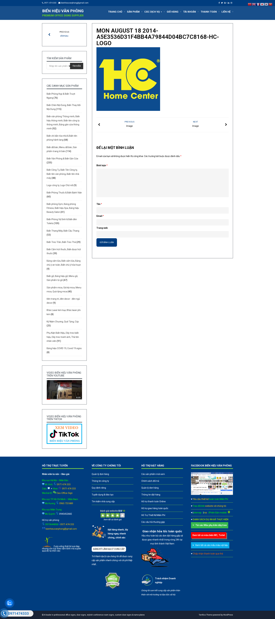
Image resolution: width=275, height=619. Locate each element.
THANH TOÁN (209, 11)
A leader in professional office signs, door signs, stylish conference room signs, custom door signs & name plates (94, 615)
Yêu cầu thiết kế (210, 499)
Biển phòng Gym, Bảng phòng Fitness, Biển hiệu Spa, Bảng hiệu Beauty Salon (63, 208)
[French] (258, 4)
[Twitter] (222, 3)
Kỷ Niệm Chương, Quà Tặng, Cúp (63, 321)
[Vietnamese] (270, 4)
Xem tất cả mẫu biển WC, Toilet (208, 535)
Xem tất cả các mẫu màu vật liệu (211, 545)
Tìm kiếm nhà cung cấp (103, 501)
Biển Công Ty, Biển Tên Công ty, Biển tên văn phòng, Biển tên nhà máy (63, 174)
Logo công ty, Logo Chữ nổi (60, 185)
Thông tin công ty (100, 481)
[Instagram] (232, 3)
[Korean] (266, 4)
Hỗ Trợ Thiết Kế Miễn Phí (153, 515)
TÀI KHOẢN (189, 11)
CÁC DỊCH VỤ (152, 11)
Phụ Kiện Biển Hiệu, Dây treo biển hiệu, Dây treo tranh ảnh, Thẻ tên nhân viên (63, 337)
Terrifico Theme (205, 615)
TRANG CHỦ (115, 11)
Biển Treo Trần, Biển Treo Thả (61, 242)
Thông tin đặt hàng (150, 494)
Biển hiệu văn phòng (63, 11)
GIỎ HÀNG (172, 11)
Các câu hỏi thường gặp (153, 522)
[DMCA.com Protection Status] (112, 588)
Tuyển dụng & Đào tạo (102, 494)
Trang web (102, 228)
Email (100, 216)
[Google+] (225, 3)
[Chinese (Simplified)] (250, 4)
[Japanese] (262, 4)
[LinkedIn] (229, 3)
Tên (99, 204)
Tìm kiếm (76, 66)
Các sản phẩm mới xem (153, 474)
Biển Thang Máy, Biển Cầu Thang (63, 231)
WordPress (228, 615)
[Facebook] (220, 3)
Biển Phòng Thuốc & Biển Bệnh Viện (64, 192)
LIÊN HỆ (226, 11)
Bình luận (102, 165)
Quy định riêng (99, 488)
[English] (254, 4)
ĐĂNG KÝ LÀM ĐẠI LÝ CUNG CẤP (109, 549)
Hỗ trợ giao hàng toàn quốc (154, 508)
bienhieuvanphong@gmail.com (74, 3)
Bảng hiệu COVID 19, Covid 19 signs (64, 348)
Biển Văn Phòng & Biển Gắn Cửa (62, 158)
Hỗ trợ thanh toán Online (153, 501)
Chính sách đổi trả (150, 481)
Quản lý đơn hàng (100, 474)
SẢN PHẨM (133, 11)
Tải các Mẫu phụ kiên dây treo (211, 525)
